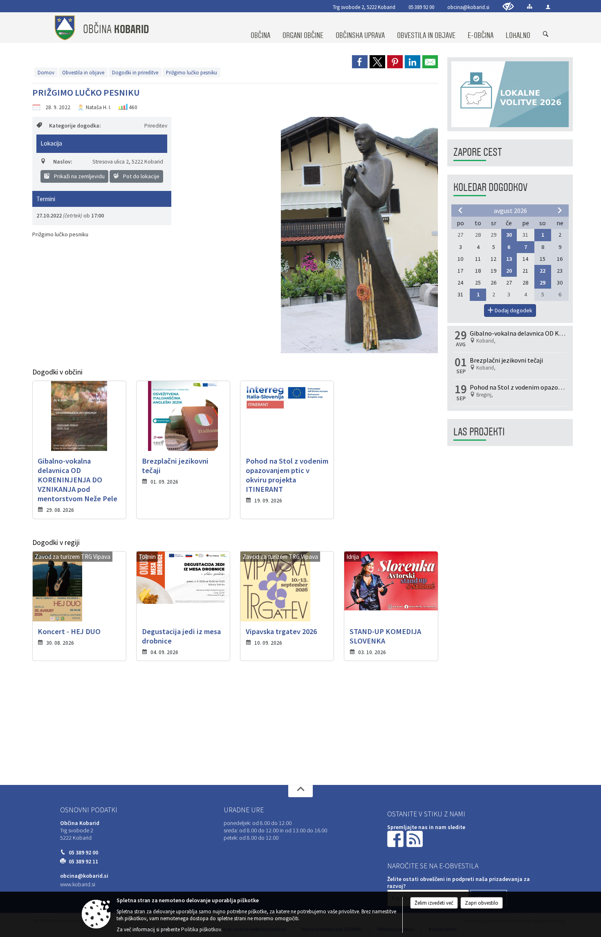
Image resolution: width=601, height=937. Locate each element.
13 (509, 258)
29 (542, 282)
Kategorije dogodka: (75, 125)
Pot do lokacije (140, 176)
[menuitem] (260, 27)
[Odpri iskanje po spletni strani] (546, 34)
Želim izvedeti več (434, 902)
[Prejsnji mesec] (460, 210)
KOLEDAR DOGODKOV (490, 187)
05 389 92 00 (421, 7)
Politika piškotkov (201, 929)
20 (509, 270)
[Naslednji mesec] (559, 210)
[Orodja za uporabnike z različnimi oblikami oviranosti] (508, 6)
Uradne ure (244, 809)
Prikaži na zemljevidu (79, 176)
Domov (46, 72)
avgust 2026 (510, 210)
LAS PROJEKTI (479, 432)
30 (509, 234)
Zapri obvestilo (481, 902)
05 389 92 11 (83, 861)
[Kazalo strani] (529, 6)
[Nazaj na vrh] (300, 791)
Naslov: (62, 161)
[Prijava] (548, 6)
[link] (360, 61)
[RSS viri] (415, 838)
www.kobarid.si (77, 884)
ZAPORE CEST (477, 152)
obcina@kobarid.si (468, 7)
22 (542, 270)
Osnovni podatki (88, 809)
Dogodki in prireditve (135, 72)
